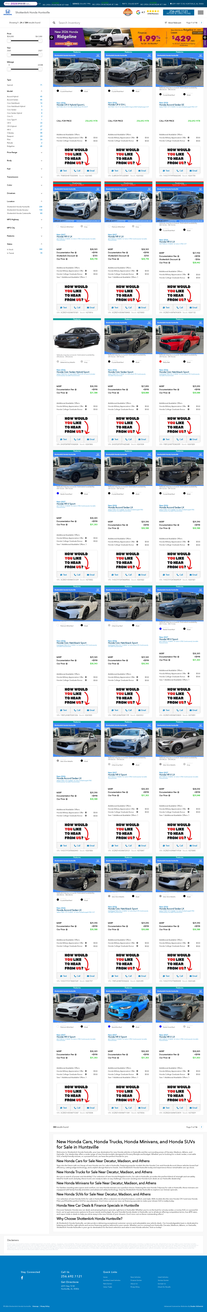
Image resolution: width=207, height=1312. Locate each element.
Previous (51, 38)
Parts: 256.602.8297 (130, 4)
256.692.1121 (178, 11)
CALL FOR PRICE (64, 121)
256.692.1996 (81, 4)
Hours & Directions (179, 13)
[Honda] (8, 12)
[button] (98, 70)
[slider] (9, 41)
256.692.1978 (91, 121)
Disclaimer (107, 33)
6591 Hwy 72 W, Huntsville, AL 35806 (187, 4)
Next (205, 38)
